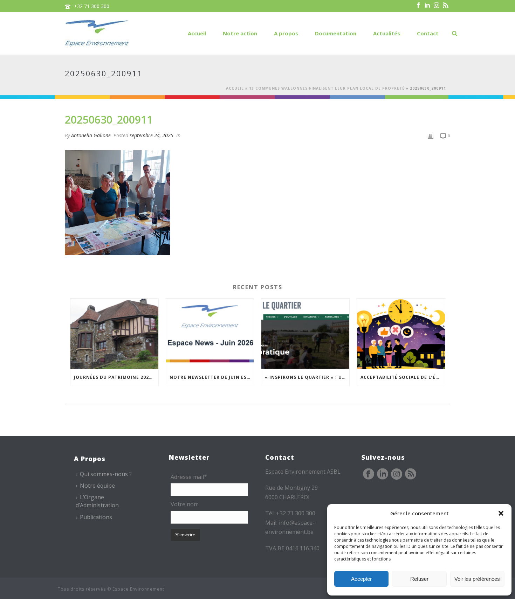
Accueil (197, 33)
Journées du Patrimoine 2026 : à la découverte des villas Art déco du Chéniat (116, 377)
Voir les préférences (477, 579)
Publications (96, 517)
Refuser (419, 579)
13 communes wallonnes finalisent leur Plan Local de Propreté (327, 88)
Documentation (335, 33)
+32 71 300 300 (91, 6)
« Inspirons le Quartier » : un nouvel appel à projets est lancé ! (307, 377)
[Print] (430, 135)
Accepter (361, 579)
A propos (286, 33)
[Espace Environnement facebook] (368, 474)
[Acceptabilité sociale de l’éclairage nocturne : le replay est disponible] (401, 334)
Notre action (240, 33)
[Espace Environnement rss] (410, 474)
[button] (500, 513)
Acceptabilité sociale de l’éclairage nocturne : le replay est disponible (402, 377)
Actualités (386, 33)
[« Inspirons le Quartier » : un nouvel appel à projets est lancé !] (305, 334)
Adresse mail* (189, 477)
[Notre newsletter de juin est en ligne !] (210, 334)
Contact (428, 33)
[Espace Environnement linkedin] (382, 474)
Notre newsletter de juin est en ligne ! (212, 377)
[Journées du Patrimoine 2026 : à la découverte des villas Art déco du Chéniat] (114, 334)
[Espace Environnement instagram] (396, 474)
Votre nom (185, 504)
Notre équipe (97, 485)
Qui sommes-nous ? (106, 474)
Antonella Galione (91, 135)
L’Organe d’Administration (97, 501)
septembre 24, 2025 (151, 135)
